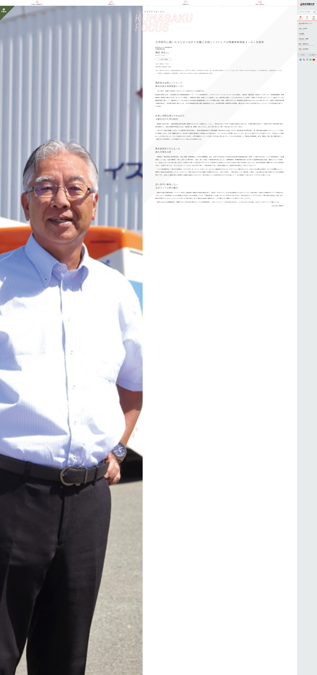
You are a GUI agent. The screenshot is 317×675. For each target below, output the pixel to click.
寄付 (303, 55)
